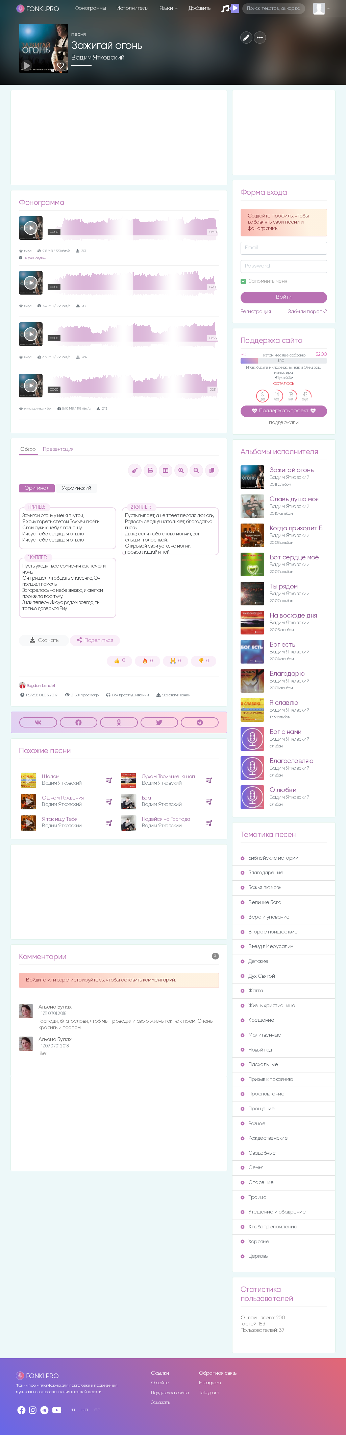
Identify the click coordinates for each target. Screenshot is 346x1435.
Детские (258, 961)
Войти (284, 297)
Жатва (255, 990)
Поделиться (98, 640)
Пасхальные (263, 1064)
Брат (147, 798)
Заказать (160, 1402)
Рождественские (268, 1138)
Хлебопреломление (272, 1226)
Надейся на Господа (166, 819)
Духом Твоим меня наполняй (175, 776)
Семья (256, 1167)
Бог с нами (285, 732)
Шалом (50, 776)
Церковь (258, 1256)
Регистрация (256, 311)
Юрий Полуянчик (35, 258)
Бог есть (282, 644)
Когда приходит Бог (299, 528)
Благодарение (265, 872)
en (97, 1409)
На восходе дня (293, 615)
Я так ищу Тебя (59, 819)
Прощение (261, 1108)
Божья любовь (264, 887)
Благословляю (292, 761)
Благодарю (287, 673)
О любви (283, 790)
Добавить (200, 8)
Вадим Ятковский (97, 57)
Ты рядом (284, 586)
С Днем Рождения (63, 798)
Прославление (266, 1093)
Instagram (210, 1383)
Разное (256, 1123)
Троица (257, 1197)
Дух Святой (261, 976)
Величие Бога (264, 902)
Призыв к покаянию (270, 1079)
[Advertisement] (119, 137)
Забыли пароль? (307, 311)
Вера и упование (269, 917)
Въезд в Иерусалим (271, 946)
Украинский (76, 488)
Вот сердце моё (294, 557)
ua (84, 1409)
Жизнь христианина (271, 1005)
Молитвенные (264, 1035)
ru (73, 1409)
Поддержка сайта (170, 1392)
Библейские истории (273, 858)
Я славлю (284, 703)
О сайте (160, 1383)
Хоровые (258, 1241)
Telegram (209, 1392)
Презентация (58, 449)
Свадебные (262, 1153)
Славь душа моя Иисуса (306, 499)
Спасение (260, 1182)
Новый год (260, 1049)
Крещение (261, 1020)
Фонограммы (90, 8)
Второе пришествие (273, 931)
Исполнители (133, 8)
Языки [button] (166, 8)
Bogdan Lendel (40, 686)
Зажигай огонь (292, 470)
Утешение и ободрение (276, 1211)
